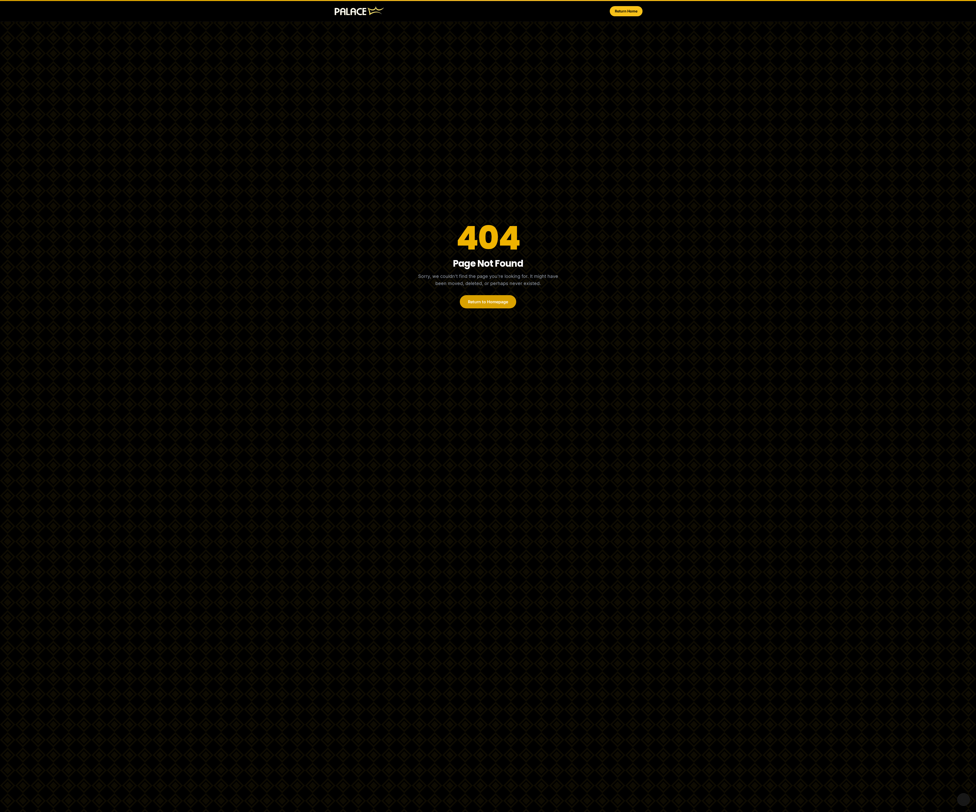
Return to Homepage (488, 301)
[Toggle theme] (963, 799)
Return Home (626, 11)
